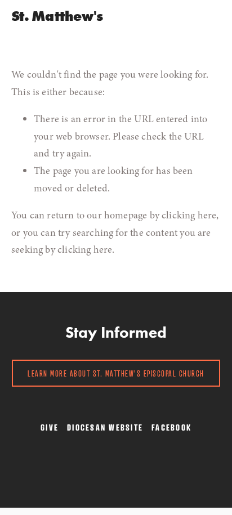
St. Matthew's (56, 16)
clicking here (189, 215)
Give (50, 427)
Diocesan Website (105, 427)
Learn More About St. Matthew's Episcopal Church (116, 373)
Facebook (171, 427)
